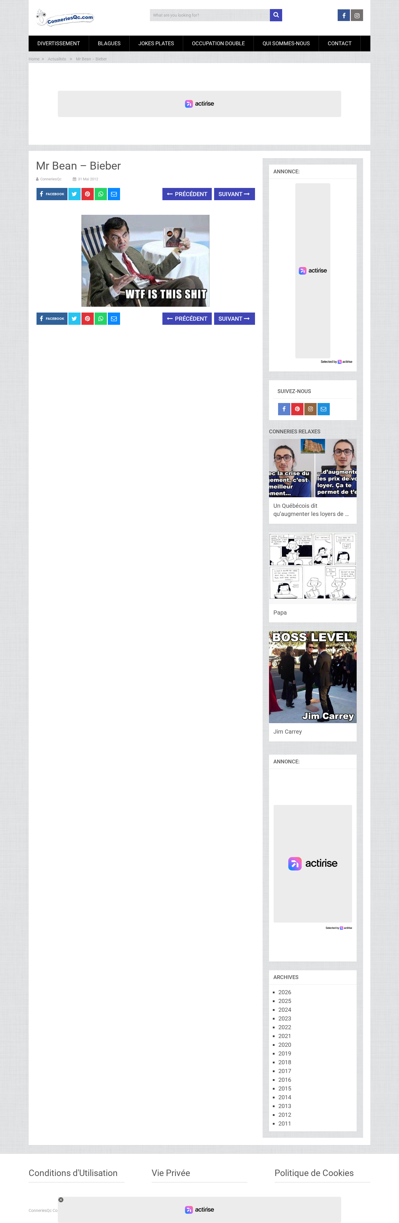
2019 (284, 1053)
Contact (340, 43)
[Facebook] (284, 409)
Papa (280, 612)
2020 (284, 1044)
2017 (284, 1070)
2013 (284, 1105)
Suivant (231, 194)
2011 (284, 1123)
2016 (284, 1079)
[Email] (324, 409)
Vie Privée (171, 1173)
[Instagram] (310, 409)
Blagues (109, 43)
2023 (284, 1018)
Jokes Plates (156, 43)
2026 (284, 992)
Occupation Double (218, 43)
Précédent (190, 194)
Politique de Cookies (314, 1173)
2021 (284, 1035)
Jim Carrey (287, 731)
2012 (284, 1114)
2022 (284, 1027)
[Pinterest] (297, 409)
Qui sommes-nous (286, 43)
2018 (284, 1062)
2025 (284, 1000)
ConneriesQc (51, 179)
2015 (284, 1088)
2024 (284, 1009)
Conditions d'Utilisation (73, 1173)
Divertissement (58, 43)
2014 (284, 1097)
